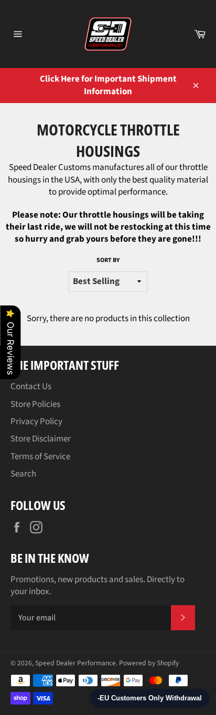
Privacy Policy (36, 421)
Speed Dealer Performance (75, 663)
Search (23, 474)
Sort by (108, 260)
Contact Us (30, 386)
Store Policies (35, 404)
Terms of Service (40, 456)
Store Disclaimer (40, 439)
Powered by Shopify (149, 663)
